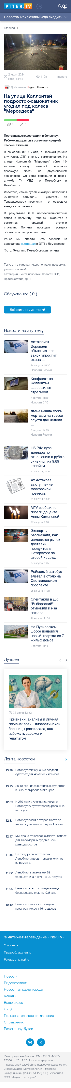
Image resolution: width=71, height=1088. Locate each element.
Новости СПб (50, 274)
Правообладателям (18, 952)
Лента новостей (29, 274)
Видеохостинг (15, 983)
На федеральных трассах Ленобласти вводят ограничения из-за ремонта (39, 849)
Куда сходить (51, 17)
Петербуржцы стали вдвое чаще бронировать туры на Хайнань (37, 881)
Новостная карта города (23, 990)
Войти (64, 6)
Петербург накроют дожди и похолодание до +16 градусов (35, 897)
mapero (62, 76)
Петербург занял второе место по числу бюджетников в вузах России (39, 812)
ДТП (28, 279)
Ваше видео (13, 1003)
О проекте (11, 945)
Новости (11, 17)
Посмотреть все (20, 298)
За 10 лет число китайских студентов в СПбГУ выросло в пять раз (40, 778)
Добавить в (29, 87)
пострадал (28, 244)
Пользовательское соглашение (29, 1016)
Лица (8, 1009)
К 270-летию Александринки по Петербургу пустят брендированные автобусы (39, 796)
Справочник (13, 1022)
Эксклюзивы (29, 17)
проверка (58, 264)
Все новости (65, 750)
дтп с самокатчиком (25, 264)
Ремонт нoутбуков (18, 1029)
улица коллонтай (15, 269)
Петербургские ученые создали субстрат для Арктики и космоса (37, 762)
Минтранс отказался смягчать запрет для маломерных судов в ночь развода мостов (40, 830)
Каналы (10, 996)
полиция (45, 264)
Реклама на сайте (16, 959)
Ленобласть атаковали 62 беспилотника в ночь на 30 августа (38, 865)
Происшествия (13, 279)
